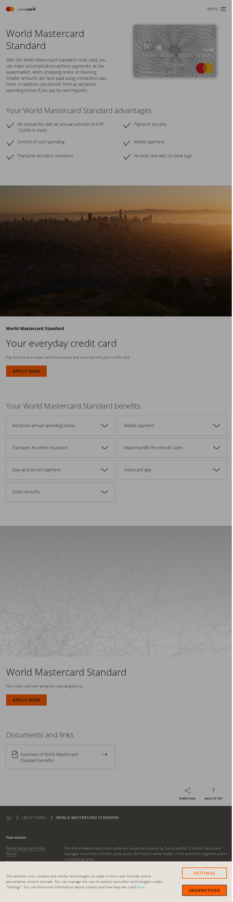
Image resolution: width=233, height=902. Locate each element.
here (141, 887)
